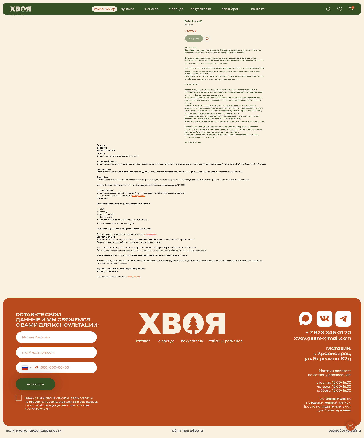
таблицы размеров (225, 341)
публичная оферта (187, 430)
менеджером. (138, 195)
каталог (143, 341)
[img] (20, 9)
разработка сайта (344, 430)
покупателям (192, 341)
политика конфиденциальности (33, 430)
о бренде (166, 341)
